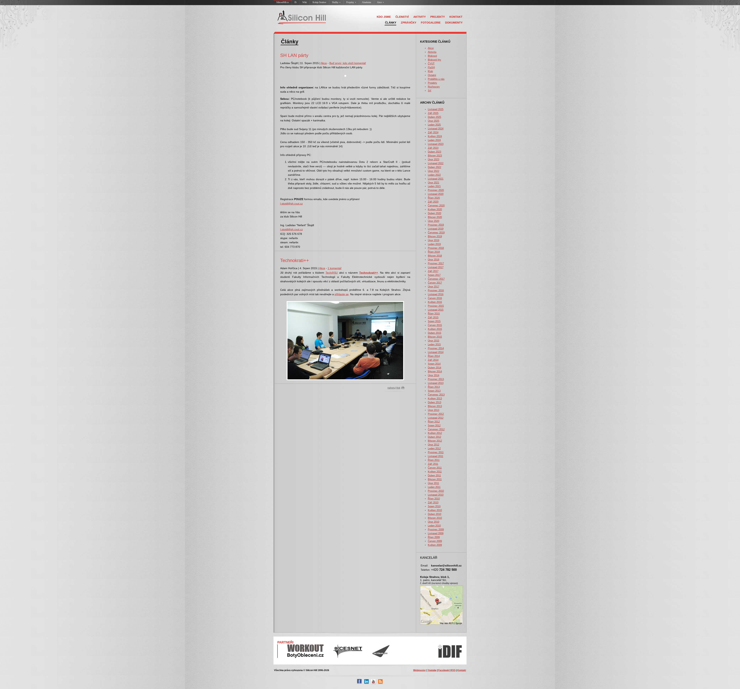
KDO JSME (384, 16)
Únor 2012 (433, 444)
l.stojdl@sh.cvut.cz (291, 203)
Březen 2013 (435, 406)
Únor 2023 (433, 159)
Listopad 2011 (435, 456)
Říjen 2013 (434, 387)
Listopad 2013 (435, 383)
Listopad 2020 (435, 194)
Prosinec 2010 (436, 490)
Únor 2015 (433, 340)
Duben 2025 (434, 117)
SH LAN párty (294, 55)
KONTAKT (455, 16)
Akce (379, 2)
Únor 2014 (433, 375)
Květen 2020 (435, 209)
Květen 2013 (435, 398)
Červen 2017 (435, 282)
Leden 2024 (434, 140)
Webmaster (419, 670)
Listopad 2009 (435, 533)
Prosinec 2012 (436, 414)
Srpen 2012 (434, 425)
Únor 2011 (433, 483)
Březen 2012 (435, 440)
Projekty (350, 2)
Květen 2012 (435, 433)
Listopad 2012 (435, 417)
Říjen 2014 (434, 356)
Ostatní (432, 75)
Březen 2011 (435, 479)
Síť (429, 90)
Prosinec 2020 (436, 190)
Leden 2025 (434, 124)
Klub (430, 71)
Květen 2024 (435, 136)
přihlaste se (342, 294)
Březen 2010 (435, 518)
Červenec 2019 (436, 232)
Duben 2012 (434, 436)
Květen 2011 (435, 471)
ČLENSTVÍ (402, 16)
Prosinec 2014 (436, 348)
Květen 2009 (435, 545)
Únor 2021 (433, 182)
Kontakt (461, 670)
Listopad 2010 (435, 494)
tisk (398, 387)
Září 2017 (433, 271)
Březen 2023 (435, 155)
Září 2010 (433, 502)
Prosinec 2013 (436, 379)
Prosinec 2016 (436, 290)
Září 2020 (433, 201)
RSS (453, 670)
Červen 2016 (435, 298)
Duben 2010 (434, 514)
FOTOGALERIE (431, 22)
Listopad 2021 (435, 178)
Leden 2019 (434, 244)
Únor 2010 (433, 521)
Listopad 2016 (435, 294)
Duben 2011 (434, 475)
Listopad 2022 (435, 163)
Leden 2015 (434, 344)
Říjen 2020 (434, 197)
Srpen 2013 (434, 390)
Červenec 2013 (436, 394)
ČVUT (431, 63)
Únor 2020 (433, 221)
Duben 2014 (434, 367)
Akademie (366, 2)
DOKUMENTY (453, 22)
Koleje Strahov (319, 2)
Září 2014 (433, 359)
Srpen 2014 (434, 363)
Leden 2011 (434, 487)
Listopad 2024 (435, 128)
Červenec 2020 (436, 205)
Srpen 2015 (434, 321)
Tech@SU (331, 272)
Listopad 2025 (435, 109)
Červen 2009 (435, 541)
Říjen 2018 (434, 251)
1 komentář (334, 268)
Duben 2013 (434, 402)
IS (295, 2)
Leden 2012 (434, 448)
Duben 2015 (434, 332)
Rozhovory (434, 86)
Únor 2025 (433, 120)
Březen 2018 (435, 255)
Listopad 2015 (435, 309)
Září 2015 (433, 317)
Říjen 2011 (434, 460)
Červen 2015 (435, 325)
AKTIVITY (419, 16)
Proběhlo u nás (436, 79)
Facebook (443, 670)
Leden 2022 (434, 174)
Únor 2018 (433, 259)
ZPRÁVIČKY (408, 22)
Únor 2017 (433, 286)
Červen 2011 (435, 467)
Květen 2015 (435, 329)
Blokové (432, 55)
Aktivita (432, 52)
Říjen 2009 (434, 537)
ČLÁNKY (390, 22)
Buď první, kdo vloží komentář (347, 63)
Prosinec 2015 (436, 305)
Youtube (432, 670)
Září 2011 (433, 463)
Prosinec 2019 (436, 224)
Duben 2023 (434, 151)
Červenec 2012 (436, 429)
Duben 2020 (434, 213)
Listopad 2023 (435, 144)
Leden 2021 (434, 186)
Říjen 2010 (434, 498)
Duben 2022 (434, 167)
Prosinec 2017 (436, 263)
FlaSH (431, 67)
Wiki (304, 2)
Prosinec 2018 (436, 248)
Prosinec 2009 (436, 529)
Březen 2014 (435, 371)
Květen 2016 (435, 302)
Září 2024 (433, 132)
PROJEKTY (437, 16)
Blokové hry (434, 59)
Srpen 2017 (434, 275)
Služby (335, 2)
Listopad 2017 (435, 267)
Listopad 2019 (435, 228)
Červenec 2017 (436, 278)
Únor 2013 (433, 410)
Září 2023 (433, 147)
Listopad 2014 (435, 352)
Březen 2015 (435, 336)
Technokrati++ (294, 260)
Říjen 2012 (434, 421)
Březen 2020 (435, 217)
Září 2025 (433, 113)
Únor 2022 (433, 171)
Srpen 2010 (434, 506)
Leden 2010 (434, 525)
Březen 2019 (435, 236)
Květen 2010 (435, 510)
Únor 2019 (433, 240)
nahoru (391, 387)
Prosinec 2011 (436, 452)
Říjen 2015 (434, 313)
